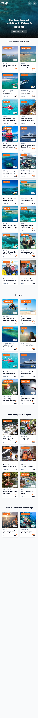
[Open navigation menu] (35, 3)
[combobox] (19, 31)
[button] (30, 3)
